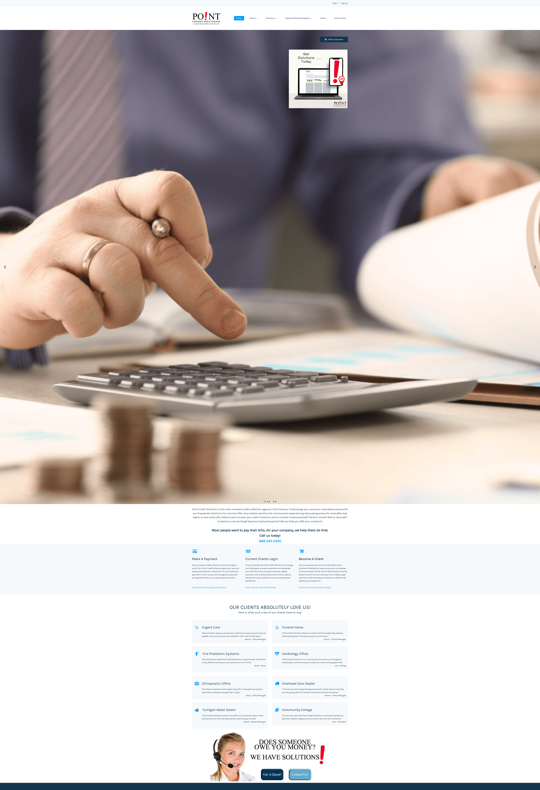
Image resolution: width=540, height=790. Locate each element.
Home (239, 18)
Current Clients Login (261, 559)
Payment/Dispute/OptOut (297, 18)
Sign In (335, 3)
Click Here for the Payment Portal (209, 587)
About (253, 18)
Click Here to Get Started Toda (314, 587)
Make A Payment (204, 559)
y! (330, 587)
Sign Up (344, 3)
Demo (323, 18)
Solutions (270, 18)
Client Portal (340, 18)
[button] (4, 266)
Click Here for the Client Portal (260, 587)
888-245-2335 (270, 541)
